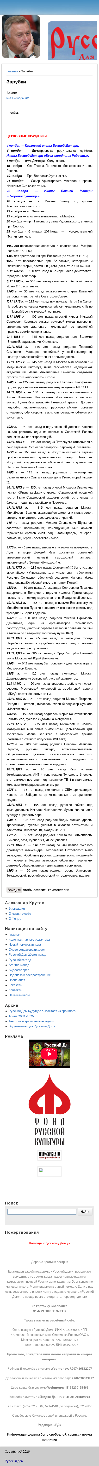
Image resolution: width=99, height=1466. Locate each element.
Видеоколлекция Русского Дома (32, 1026)
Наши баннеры (19, 995)
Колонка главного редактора (29, 939)
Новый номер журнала (25, 944)
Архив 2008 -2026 (21, 1016)
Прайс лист (17, 980)
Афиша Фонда (19, 965)
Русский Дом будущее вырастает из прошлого (42, 1011)
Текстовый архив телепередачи (31, 1021)
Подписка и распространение (30, 975)
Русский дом (14, 1461)
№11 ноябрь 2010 (18, 98)
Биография (17, 908)
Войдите (14, 890)
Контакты (15, 990)
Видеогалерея (19, 970)
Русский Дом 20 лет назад (27, 954)
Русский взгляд (20, 960)
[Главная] (21, 57)
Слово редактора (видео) (27, 949)
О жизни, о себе (20, 913)
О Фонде (15, 918)
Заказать (15, 985)
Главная (12, 71)
